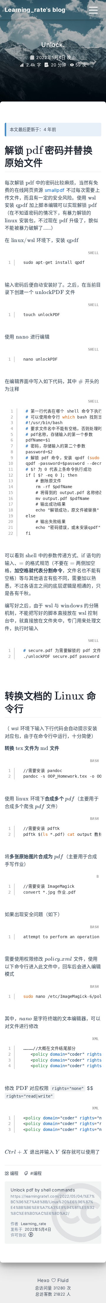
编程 (14, 1173)
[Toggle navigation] (93, 10)
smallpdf (55, 190)
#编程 (36, 1173)
